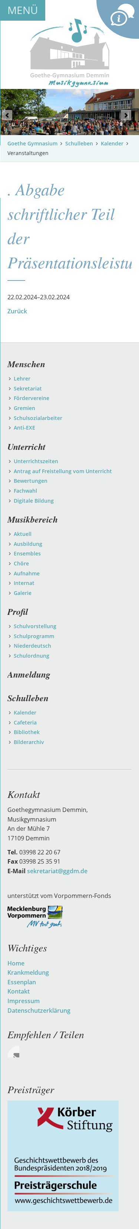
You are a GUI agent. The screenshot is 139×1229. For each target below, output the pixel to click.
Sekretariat (28, 388)
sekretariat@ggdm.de (57, 871)
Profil (17, 611)
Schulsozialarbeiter (38, 417)
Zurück (17, 311)
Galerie (23, 592)
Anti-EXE (24, 427)
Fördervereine (31, 398)
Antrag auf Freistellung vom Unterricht (63, 471)
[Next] (126, 115)
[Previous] (7, 115)
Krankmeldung (28, 972)
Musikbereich (32, 519)
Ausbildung (28, 543)
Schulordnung (31, 655)
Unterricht (26, 446)
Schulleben (79, 143)
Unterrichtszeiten (36, 461)
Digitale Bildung (34, 500)
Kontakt (18, 991)
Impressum (23, 1001)
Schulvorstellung (35, 626)
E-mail (13, 1051)
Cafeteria (25, 722)
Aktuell (23, 533)
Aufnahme (27, 573)
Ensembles (27, 553)
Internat (24, 582)
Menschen (26, 364)
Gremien (24, 408)
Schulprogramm (34, 636)
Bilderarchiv (29, 742)
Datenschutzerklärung (38, 1010)
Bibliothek (27, 732)
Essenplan (21, 982)
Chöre (21, 563)
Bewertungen (30, 480)
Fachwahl (25, 490)
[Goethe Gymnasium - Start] (69, 52)
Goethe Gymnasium (32, 143)
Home (15, 963)
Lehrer (22, 378)
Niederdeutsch (32, 645)
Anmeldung (28, 674)
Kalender (112, 143)
